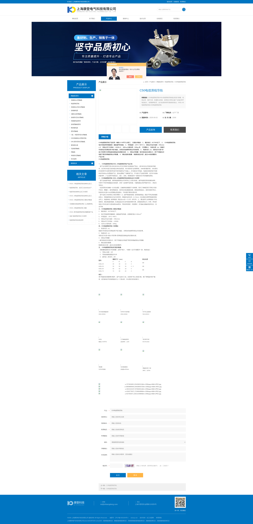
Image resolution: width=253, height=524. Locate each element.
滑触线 (73, 152)
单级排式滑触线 (76, 155)
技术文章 (143, 18)
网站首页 (75, 18)
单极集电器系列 (76, 121)
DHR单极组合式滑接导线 (78, 138)
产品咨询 (150, 129)
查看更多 (74, 163)
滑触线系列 (75, 96)
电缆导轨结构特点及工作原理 (78, 192)
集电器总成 (74, 145)
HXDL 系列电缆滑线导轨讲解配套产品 (81, 212)
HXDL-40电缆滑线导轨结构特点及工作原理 (81, 196)
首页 (146, 82)
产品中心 (109, 18)
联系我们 (183, 1)
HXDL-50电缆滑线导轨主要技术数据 (80, 200)
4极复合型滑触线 (76, 114)
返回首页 (169, 1)
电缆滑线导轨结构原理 (76, 220)
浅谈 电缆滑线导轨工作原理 (77, 216)
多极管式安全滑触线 (77, 117)
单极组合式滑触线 (76, 100)
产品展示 (152, 82)
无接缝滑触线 (75, 148)
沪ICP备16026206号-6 (121, 517)
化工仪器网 (150, 517)
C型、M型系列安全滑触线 (79, 134)
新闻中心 (126, 18)
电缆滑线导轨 (75, 103)
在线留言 (176, 1)
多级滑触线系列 (76, 124)
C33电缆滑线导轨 (111, 485)
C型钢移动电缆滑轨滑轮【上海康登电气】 (81, 204)
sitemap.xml (134, 517)
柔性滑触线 (74, 131)
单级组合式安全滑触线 (78, 107)
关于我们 (92, 18)
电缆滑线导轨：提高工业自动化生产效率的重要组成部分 (81, 187)
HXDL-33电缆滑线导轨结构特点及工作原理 (81, 183)
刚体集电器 (74, 128)
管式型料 (74, 159)
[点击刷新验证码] (129, 465)
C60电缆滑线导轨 (111, 488)
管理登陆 (159, 517)
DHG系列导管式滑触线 (78, 141)
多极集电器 (74, 110)
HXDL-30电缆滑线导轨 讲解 (78, 208)
